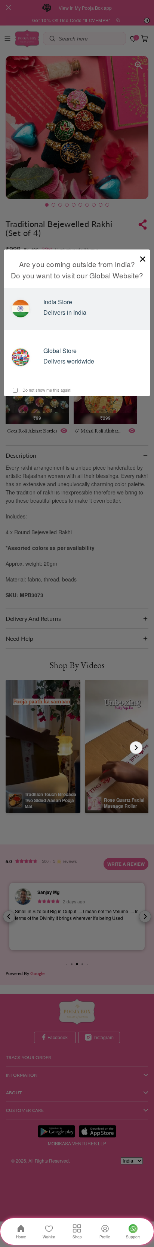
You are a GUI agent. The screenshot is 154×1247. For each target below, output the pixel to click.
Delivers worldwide (68, 361)
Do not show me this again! (46, 390)
